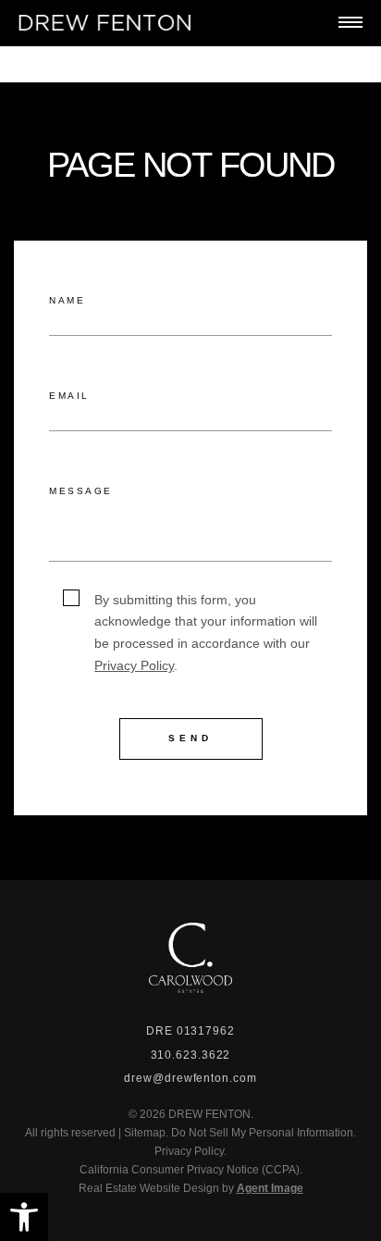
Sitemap (145, 1132)
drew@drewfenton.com (190, 1078)
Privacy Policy (134, 665)
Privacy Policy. (190, 1151)
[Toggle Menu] (350, 22)
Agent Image (270, 1188)
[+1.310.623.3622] (270, 23)
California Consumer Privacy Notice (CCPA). (191, 1169)
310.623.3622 (191, 1055)
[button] (24, 1217)
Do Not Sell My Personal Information (262, 1132)
